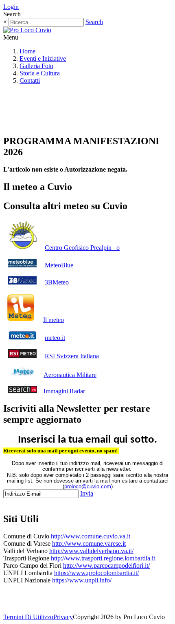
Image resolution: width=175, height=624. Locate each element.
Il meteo (53, 319)
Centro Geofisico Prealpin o (82, 247)
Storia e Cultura (40, 73)
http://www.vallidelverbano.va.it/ (91, 550)
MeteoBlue (59, 265)
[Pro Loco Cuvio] (27, 29)
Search (94, 21)
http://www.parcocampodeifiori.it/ (106, 565)
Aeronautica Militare (70, 374)
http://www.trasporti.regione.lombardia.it (103, 558)
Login (11, 6)
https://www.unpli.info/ (82, 580)
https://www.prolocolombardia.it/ (96, 572)
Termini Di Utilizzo (28, 616)
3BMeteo (57, 282)
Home (27, 51)
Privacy (63, 616)
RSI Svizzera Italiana (72, 356)
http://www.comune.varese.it (89, 543)
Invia (86, 493)
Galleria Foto (36, 65)
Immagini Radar (64, 391)
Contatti (30, 80)
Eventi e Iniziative (43, 58)
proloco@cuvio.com (87, 486)
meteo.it (55, 337)
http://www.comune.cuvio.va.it (90, 536)
